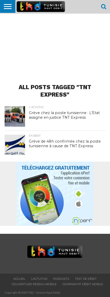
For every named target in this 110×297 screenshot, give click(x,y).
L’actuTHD (39, 279)
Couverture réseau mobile (34, 284)
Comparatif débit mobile (82, 284)
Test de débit (86, 279)
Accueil (19, 279)
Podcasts (61, 279)
